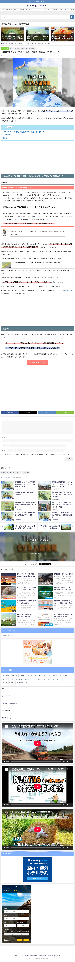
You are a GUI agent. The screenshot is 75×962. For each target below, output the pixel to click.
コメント (6, 419)
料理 (66, 679)
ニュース (41, 9)
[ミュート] (68, 761)
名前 (4, 437)
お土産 (60, 9)
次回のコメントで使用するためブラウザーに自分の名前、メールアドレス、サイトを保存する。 (37, 454)
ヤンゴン (33, 48)
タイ (13, 48)
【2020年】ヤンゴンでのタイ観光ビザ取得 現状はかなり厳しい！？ (24, 132)
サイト (4, 450)
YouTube (64, 675)
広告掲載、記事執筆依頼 (9, 703)
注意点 (12, 682)
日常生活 (23, 675)
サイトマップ (6, 696)
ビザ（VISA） (9, 9)
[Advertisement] (37, 157)
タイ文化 (35, 9)
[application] (37, 743)
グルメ (56, 675)
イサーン (52, 679)
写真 (31, 675)
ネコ (5, 682)
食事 (59, 679)
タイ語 (2, 9)
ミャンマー (24, 48)
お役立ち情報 (36, 679)
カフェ (29, 682)
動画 (15, 9)
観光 (12, 679)
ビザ (18, 48)
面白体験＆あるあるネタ (51, 9)
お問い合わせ (6, 710)
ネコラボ (69, 9)
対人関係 (19, 679)
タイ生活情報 (21, 9)
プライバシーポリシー (8, 718)
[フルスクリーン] (71, 761)
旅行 (65, 9)
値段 (27, 679)
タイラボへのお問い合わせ (37, 362)
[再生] (4, 761)
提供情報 (8, 134)
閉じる (9, 127)
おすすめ (47, 675)
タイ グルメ (29, 9)
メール (5, 445)
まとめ (5, 138)
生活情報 (21, 682)
